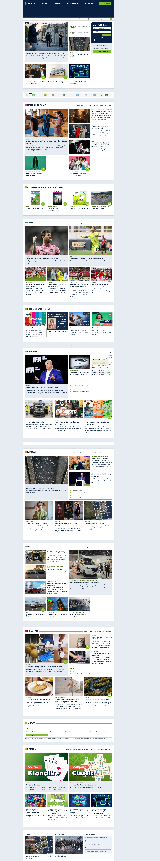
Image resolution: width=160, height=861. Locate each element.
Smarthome (109, 452)
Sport (31, 222)
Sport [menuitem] (30, 19)
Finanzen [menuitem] (36, 19)
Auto (30, 546)
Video (86, 105)
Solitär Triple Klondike (99, 749)
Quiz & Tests (95, 105)
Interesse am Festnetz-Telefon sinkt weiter (78, 497)
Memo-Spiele (103, 105)
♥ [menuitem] (80, 19)
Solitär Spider (108, 749)
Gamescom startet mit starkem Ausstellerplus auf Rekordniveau (82, 492)
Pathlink (86, 749)
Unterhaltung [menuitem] (47, 19)
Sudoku (90, 749)
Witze (90, 105)
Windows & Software (100, 452)
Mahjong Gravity (68, 749)
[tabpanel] (46, 40)
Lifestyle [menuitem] (55, 19)
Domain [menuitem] (76, 19)
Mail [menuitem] (72, 19)
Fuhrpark (100, 546)
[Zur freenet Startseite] (30, 3)
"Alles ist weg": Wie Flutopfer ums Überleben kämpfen (80, 30)
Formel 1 (97, 222)
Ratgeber (86, 631)
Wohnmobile (94, 546)
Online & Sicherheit (89, 452)
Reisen (90, 631)
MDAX (94, 372)
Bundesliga (72, 222)
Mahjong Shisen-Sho (78, 749)
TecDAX (94, 375)
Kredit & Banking (93, 352)
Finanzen (33, 351)
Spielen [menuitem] (67, 19)
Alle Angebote (106, 3)
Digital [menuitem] (61, 19)
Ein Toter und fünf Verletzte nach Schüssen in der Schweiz (97, 840)
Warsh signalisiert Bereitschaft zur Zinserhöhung (79, 389)
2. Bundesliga (79, 222)
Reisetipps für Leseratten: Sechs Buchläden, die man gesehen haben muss (84, 671)
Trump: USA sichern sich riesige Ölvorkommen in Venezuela (97, 847)
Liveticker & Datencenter (106, 222)
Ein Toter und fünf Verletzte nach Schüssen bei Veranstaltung (79, 23)
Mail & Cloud (89, 3)
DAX (93, 370)
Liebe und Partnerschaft (99, 631)
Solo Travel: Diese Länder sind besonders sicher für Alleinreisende (82, 673)
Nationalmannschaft (88, 222)
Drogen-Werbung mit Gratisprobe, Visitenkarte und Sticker (80, 33)
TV (74, 105)
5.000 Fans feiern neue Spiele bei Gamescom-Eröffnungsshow (82, 495)
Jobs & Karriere (84, 352)
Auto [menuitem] (41, 19)
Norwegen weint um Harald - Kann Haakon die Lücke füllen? (97, 837)
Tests (83, 546)
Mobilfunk (46, 3)
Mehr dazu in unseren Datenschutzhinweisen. (96, 738)
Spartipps (109, 352)
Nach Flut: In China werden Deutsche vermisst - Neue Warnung (80, 27)
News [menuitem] (26, 19)
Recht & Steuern (102, 352)
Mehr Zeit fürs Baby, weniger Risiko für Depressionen (96, 844)
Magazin (88, 546)
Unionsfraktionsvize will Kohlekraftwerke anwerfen (80, 391)
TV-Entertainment (73, 3)
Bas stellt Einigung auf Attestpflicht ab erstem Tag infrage (96, 851)
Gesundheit (109, 631)
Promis (78, 105)
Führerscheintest (108, 546)
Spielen (31, 749)
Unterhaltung (36, 105)
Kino (82, 105)
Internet (58, 3)
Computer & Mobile (78, 452)
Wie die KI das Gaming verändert (77, 490)
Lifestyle (33, 630)
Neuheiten (78, 546)
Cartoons (109, 105)
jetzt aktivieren (31, 735)
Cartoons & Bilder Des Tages (45, 187)
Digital (31, 452)
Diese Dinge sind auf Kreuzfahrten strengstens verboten (81, 668)
